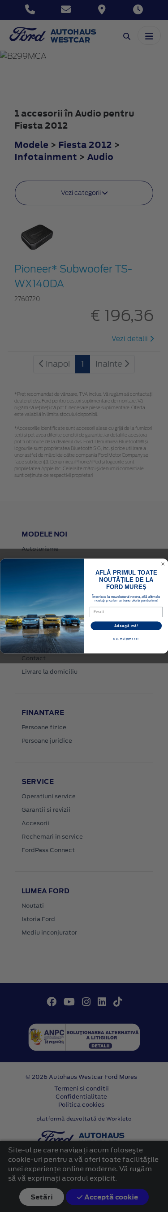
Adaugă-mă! (126, 626)
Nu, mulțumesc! (126, 639)
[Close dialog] (162, 564)
